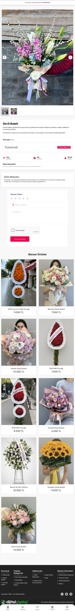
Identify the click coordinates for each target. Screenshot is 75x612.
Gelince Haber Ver (64, 147)
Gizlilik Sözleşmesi (64, 580)
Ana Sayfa (28, 2)
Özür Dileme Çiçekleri (21, 577)
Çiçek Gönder (49, 575)
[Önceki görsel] (5, 57)
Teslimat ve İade (63, 578)
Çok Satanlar (19, 580)
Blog (46, 578)
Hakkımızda (5, 575)
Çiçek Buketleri (36, 2)
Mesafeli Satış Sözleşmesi (66, 575)
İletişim (61, 583)
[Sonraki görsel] (70, 57)
